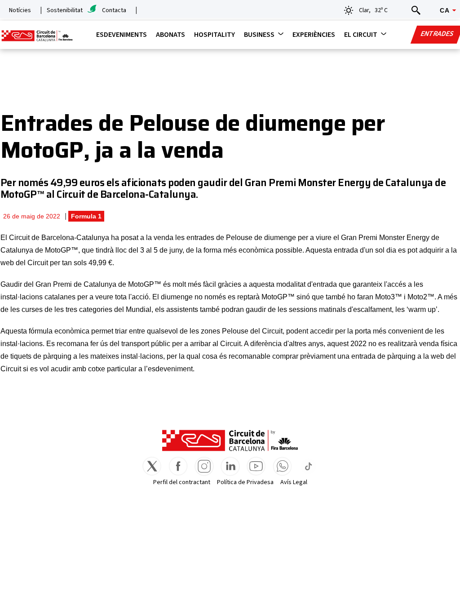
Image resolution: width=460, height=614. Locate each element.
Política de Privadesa (245, 482)
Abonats (170, 35)
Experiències (313, 35)
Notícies (20, 10)
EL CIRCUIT (360, 35)
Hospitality (214, 35)
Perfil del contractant (181, 482)
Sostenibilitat (65, 10)
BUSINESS (259, 35)
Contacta (114, 10)
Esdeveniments (121, 35)
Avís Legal (293, 482)
